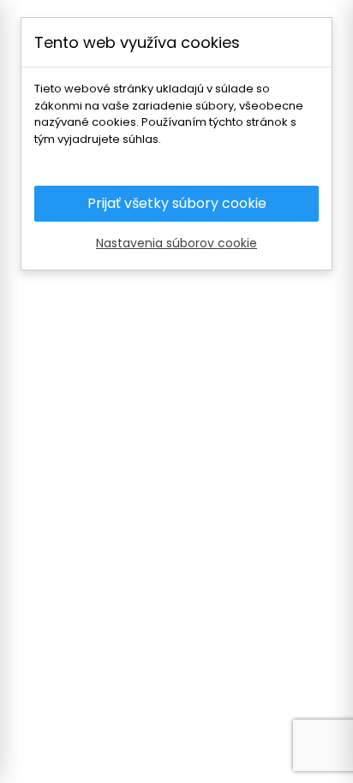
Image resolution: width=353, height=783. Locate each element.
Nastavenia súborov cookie (176, 243)
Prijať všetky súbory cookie (176, 203)
